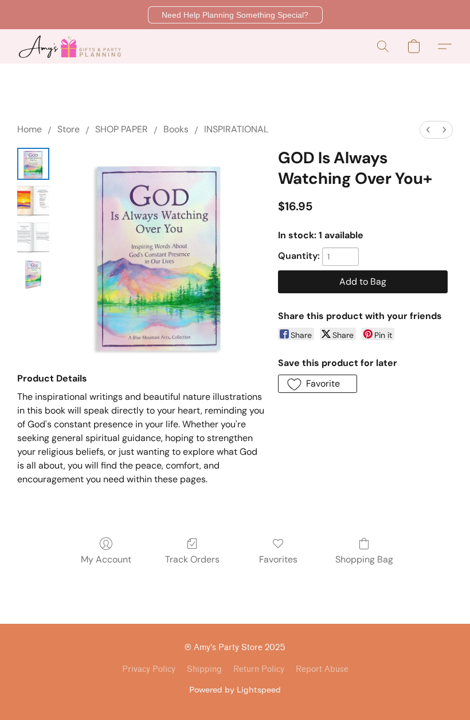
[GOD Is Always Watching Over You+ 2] (33, 237)
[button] (235, 14)
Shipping (204, 669)
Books (176, 129)
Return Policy (258, 669)
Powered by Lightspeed (235, 689)
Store (68, 129)
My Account (106, 559)
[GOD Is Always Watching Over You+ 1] (33, 200)
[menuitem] (428, 129)
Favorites (278, 559)
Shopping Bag (364, 559)
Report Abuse (322, 669)
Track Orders (192, 559)
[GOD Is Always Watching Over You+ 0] (33, 164)
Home (29, 129)
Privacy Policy (148, 669)
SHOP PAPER (121, 129)
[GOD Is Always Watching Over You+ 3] (33, 274)
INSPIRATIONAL (236, 129)
